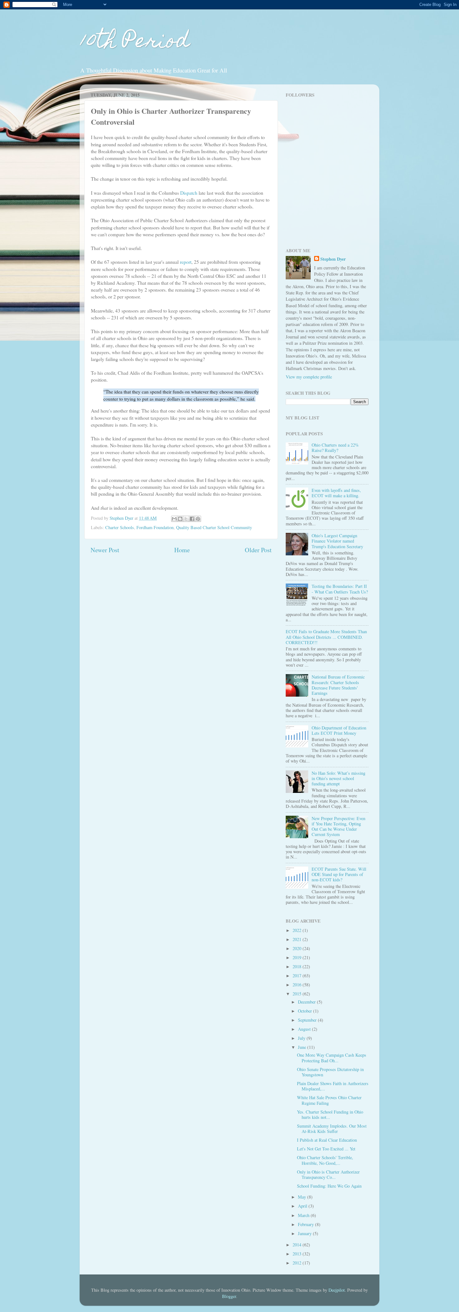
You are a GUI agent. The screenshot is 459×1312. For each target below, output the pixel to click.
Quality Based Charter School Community (214, 527)
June (302, 1047)
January (305, 1233)
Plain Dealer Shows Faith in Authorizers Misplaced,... (332, 1086)
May (302, 1197)
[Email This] (174, 519)
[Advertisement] (325, 197)
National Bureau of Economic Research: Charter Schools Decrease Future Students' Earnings (338, 685)
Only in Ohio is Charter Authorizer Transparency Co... (328, 1174)
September (308, 1020)
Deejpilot (336, 1290)
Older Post (258, 550)
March (304, 1215)
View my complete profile (309, 377)
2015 (298, 994)
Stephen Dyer (333, 259)
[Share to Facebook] (192, 519)
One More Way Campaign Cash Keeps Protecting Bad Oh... (331, 1057)
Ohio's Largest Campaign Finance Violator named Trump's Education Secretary (337, 541)
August (305, 1029)
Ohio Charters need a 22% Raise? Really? (335, 447)
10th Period (135, 43)
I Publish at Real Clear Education (327, 1140)
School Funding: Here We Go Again (329, 1186)
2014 (298, 1245)
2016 (298, 985)
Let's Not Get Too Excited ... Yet (326, 1149)
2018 (298, 966)
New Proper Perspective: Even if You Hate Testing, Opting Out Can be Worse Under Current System (338, 826)
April (303, 1206)
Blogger (229, 1296)
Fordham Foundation (155, 527)
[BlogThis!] (180, 519)
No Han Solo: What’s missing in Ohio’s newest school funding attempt (338, 778)
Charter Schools (119, 527)
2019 (298, 957)
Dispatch (189, 192)
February (306, 1224)
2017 (298, 976)
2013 (298, 1254)
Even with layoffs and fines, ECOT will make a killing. (336, 492)
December (307, 1002)
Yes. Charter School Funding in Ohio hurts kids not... (330, 1114)
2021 (298, 939)
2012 (298, 1263)
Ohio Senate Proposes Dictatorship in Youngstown (330, 1072)
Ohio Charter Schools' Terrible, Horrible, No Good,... (325, 1160)
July (302, 1038)
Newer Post (105, 550)
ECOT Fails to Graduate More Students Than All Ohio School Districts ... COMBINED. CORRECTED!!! (326, 636)
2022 (298, 930)
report (185, 261)
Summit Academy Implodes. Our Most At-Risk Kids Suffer (332, 1128)
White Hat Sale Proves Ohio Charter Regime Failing (329, 1100)
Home (182, 550)
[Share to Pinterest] (198, 519)
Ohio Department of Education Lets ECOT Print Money (339, 730)
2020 (298, 948)
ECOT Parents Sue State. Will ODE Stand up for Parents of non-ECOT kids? (339, 874)
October (305, 1011)
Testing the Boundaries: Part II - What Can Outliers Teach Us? (340, 588)
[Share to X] (186, 519)
